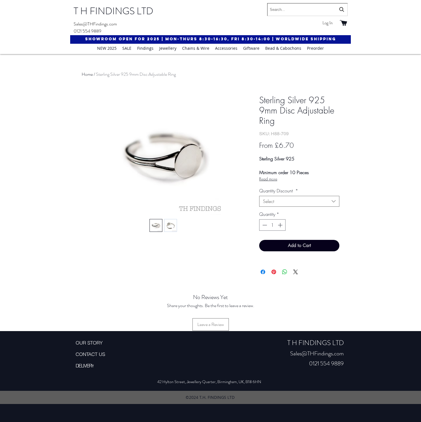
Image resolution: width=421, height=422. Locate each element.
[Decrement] (264, 225)
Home (87, 74)
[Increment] (281, 225)
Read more (268, 179)
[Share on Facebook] (262, 271)
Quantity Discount (278, 191)
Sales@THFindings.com (95, 24)
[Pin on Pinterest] (273, 271)
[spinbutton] (272, 225)
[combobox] (307, 9)
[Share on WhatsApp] (284, 271)
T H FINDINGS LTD (113, 11)
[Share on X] (295, 271)
